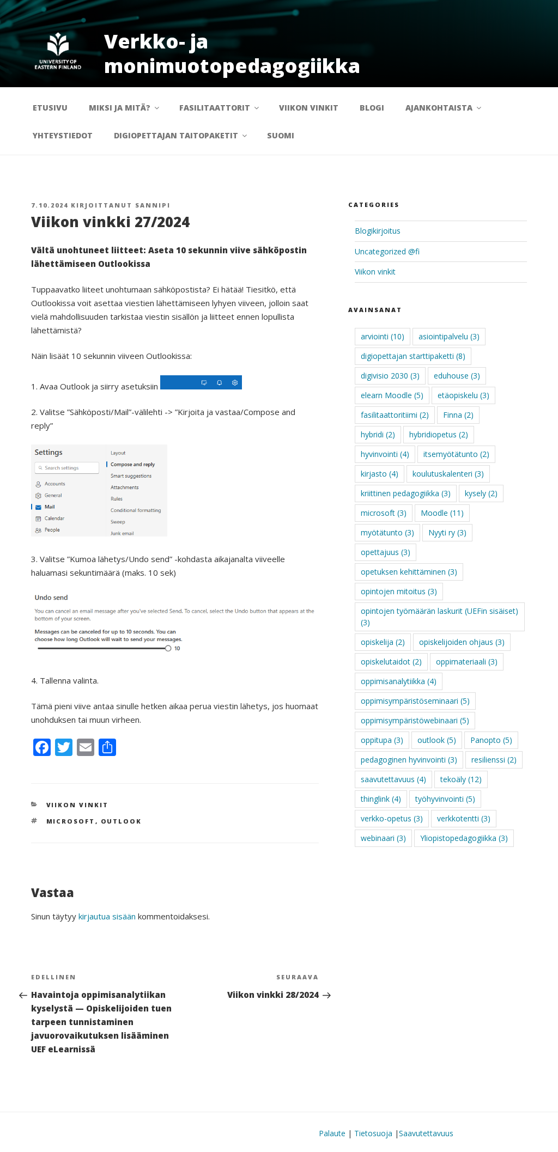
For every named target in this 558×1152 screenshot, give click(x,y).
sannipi (153, 205)
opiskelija (383, 642)
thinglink (381, 799)
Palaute (332, 1133)
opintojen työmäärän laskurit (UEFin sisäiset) (439, 616)
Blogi (372, 107)
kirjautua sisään (107, 916)
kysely (481, 493)
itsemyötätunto (456, 454)
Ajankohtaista (438, 107)
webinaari (383, 838)
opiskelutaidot (391, 661)
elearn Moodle (392, 395)
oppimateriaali (467, 661)
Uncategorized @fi (387, 251)
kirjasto (379, 473)
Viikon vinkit (308, 107)
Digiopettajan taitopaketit (176, 135)
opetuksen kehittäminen (409, 571)
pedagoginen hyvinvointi (409, 759)
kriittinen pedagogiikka (406, 493)
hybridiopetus (438, 434)
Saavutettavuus (426, 1133)
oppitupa (382, 740)
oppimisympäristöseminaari (415, 701)
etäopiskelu (463, 395)
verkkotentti (463, 818)
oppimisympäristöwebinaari (415, 720)
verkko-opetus (392, 818)
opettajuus (385, 552)
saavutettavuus (393, 779)
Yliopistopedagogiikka (464, 838)
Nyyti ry (447, 532)
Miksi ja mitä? (119, 107)
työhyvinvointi (445, 799)
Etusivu (50, 107)
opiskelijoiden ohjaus (462, 642)
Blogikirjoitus (378, 230)
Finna (458, 415)
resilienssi (494, 759)
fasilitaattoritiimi (395, 415)
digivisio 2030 (390, 375)
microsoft (70, 821)
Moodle (442, 513)
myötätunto (387, 532)
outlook (121, 821)
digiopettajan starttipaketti (413, 356)
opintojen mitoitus (399, 591)
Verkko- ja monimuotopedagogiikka (232, 53)
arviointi (382, 336)
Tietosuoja (373, 1133)
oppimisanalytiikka (398, 681)
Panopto (491, 740)
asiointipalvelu (449, 336)
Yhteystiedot (63, 135)
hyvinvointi (385, 454)
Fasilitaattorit (214, 107)
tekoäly (461, 779)
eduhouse (457, 375)
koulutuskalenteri (448, 473)
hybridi (378, 434)
